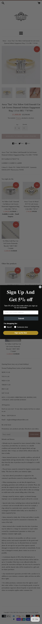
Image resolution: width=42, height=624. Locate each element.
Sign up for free (21, 333)
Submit (21, 318)
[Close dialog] (40, 287)
